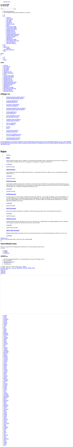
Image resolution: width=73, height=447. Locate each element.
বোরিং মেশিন (25, 268)
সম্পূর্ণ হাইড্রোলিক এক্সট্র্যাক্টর (11, 27)
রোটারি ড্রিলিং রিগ (9, 38)
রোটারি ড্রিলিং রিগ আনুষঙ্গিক (11, 39)
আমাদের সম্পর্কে (6, 47)
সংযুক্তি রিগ (8, 17)
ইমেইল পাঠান (3, 270)
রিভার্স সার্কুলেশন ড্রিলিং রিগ (11, 43)
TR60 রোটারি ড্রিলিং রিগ (11, 113)
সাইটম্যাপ (24, 266)
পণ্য (4, 16)
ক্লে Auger (13, 268)
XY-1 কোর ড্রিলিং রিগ (10, 124)
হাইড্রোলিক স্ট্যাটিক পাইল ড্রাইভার (12, 34)
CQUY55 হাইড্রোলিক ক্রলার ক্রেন (13, 135)
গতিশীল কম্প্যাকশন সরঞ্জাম (11, 26)
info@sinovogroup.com (8, 261)
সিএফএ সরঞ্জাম (9, 20)
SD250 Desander (11, 208)
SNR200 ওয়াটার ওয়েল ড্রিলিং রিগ (12, 120)
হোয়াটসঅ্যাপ (3, 271)
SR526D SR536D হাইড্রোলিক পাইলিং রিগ (14, 98)
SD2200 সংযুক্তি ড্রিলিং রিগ (11, 131)
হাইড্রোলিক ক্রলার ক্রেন (10, 31)
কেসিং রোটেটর (8, 21)
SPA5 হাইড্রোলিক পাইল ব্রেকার (12, 117)
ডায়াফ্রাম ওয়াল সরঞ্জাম (10, 24)
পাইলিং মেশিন (8, 268)
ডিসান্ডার (7, 25)
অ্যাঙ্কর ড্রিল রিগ (9, 18)
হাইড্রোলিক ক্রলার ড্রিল (10, 36)
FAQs (4, 45)
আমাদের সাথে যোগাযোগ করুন (8, 49)
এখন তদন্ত (3, 248)
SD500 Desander (11, 219)
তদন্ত (7, 164)
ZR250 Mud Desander (12, 230)
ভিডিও (4, 51)
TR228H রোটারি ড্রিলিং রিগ (11, 102)
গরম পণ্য (20, 266)
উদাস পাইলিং (3, 268)
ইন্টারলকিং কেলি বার (31, 268)
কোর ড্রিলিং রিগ (9, 22)
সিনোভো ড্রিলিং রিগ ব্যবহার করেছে (12, 40)
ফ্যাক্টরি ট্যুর (8, 48)
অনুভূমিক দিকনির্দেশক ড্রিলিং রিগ (12, 35)
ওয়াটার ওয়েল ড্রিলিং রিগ (10, 42)
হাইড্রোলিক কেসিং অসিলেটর (11, 29)
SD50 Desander (10, 169)
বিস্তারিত (10, 164)
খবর (4, 44)
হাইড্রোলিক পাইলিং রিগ (10, 30)
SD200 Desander (11, 194)
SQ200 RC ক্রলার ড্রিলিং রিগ (12, 106)
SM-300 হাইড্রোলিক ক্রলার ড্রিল (12, 139)
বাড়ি (4, 15)
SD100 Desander (11, 181)
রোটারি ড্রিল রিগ (19, 268)
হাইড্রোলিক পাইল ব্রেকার (11, 33)
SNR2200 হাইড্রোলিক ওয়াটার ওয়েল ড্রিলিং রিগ (15, 109)
